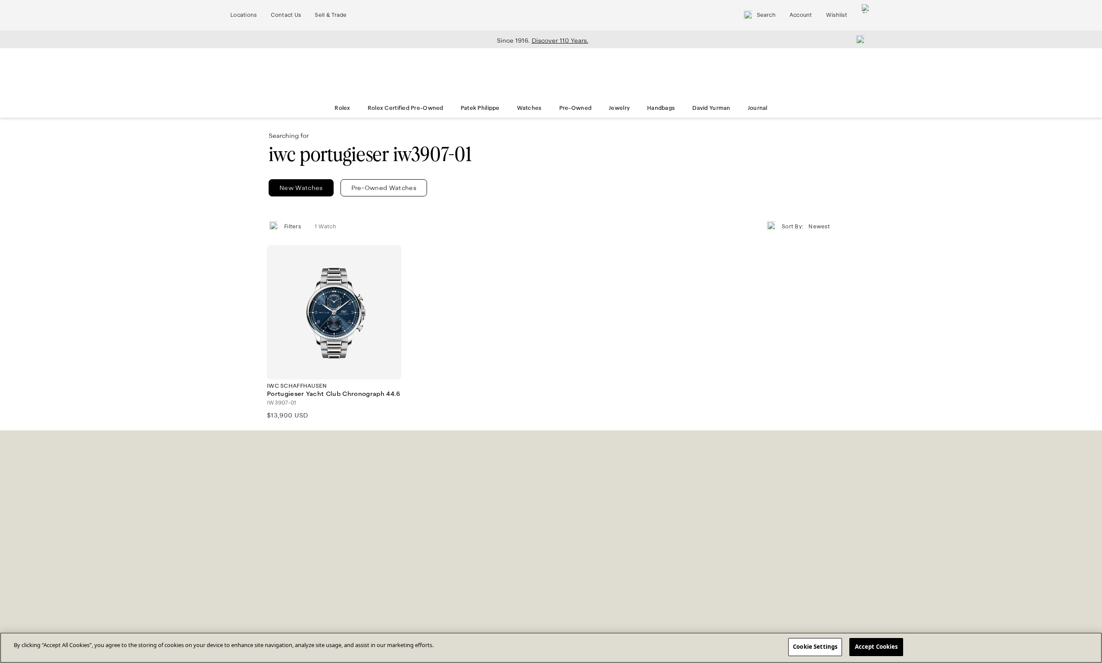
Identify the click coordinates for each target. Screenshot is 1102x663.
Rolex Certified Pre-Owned (405, 108)
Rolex (342, 108)
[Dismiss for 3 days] (858, 39)
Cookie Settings (815, 647)
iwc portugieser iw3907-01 (370, 154)
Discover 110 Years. (560, 40)
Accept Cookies (876, 647)
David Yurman (711, 108)
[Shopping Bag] (866, 15)
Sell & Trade (331, 15)
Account (800, 15)
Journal (758, 108)
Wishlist (836, 15)
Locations (243, 15)
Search (766, 15)
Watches (529, 108)
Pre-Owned (575, 108)
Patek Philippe (480, 108)
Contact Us (286, 15)
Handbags (661, 108)
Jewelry (619, 108)
